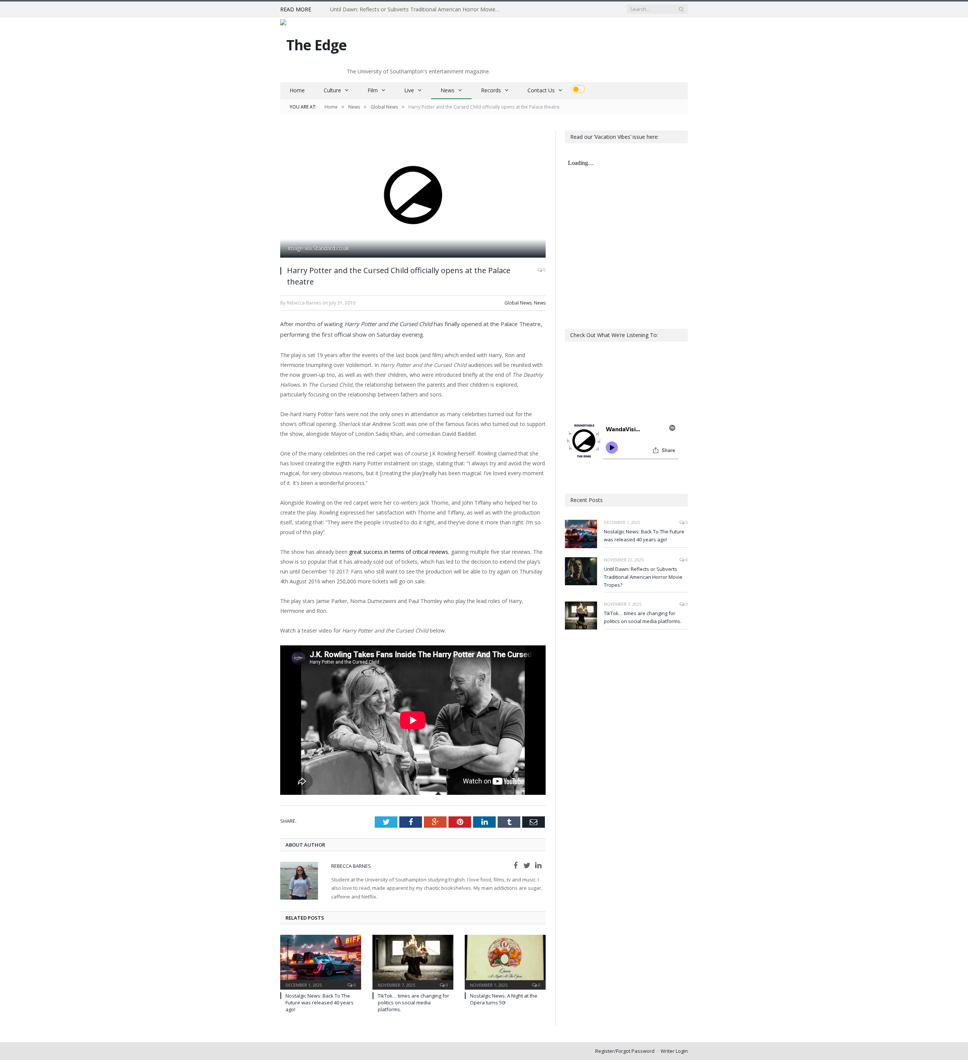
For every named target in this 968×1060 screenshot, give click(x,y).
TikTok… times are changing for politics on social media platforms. (413, 1002)
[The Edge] (313, 43)
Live (409, 90)
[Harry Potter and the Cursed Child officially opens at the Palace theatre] (413, 195)
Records (491, 90)
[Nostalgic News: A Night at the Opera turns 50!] (505, 961)
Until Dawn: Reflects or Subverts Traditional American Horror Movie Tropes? (417, 9)
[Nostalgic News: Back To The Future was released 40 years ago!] (320, 961)
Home (297, 90)
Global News (518, 303)
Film (373, 90)
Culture (332, 90)
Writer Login (674, 1051)
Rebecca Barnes (351, 866)
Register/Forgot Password (625, 1051)
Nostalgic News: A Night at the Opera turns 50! (503, 999)
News (448, 90)
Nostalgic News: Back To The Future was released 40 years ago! (319, 1002)
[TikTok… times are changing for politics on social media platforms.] (412, 961)
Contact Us (541, 90)
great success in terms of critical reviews (398, 551)
